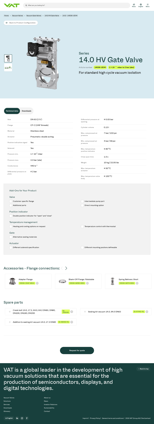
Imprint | (86, 418)
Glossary (7, 411)
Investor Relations (50, 404)
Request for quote (77, 350)
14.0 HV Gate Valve (52, 16)
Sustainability (49, 408)
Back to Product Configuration (22, 23)
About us (47, 398)
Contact (47, 411)
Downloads (8, 408)
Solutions (7, 401)
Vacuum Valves (17, 16)
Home (6, 16)
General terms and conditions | (113, 418)
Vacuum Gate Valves (33, 16)
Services (7, 404)
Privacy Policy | (95, 418)
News (46, 401)
